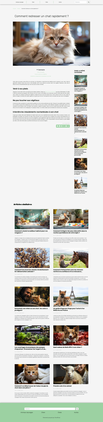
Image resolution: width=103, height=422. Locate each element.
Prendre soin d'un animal (62, 386)
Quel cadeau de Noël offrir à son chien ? (67, 347)
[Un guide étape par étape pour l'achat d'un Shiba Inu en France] (80, 183)
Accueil (14, 8)
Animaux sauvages (19, 2)
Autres (60, 2)
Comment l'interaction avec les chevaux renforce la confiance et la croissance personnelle (80, 152)
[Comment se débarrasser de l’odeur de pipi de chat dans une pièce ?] (32, 374)
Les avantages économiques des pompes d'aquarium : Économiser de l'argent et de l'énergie (30, 349)
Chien (33, 2)
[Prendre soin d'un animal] (70, 374)
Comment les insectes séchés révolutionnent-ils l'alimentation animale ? (80, 130)
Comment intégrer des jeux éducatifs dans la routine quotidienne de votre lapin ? (80, 109)
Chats (46, 2)
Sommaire (41, 70)
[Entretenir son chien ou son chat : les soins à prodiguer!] (80, 164)
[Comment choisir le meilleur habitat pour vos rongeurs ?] (80, 81)
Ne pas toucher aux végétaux (41, 74)
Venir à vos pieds (40, 72)
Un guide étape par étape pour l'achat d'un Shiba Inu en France (80, 192)
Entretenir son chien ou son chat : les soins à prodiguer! (80, 173)
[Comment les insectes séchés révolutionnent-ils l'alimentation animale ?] (80, 120)
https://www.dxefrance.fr (50, 91)
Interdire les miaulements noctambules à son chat (41, 76)
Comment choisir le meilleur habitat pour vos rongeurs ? (80, 90)
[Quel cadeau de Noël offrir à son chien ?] (70, 335)
